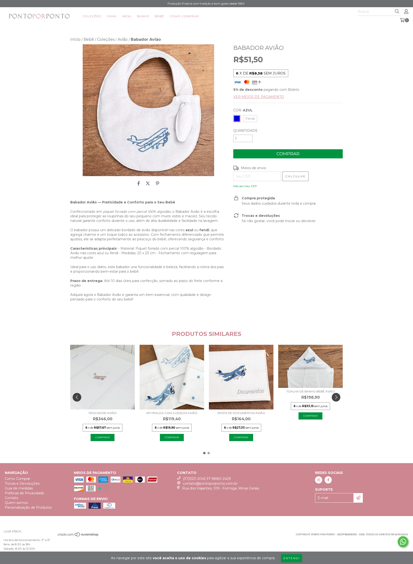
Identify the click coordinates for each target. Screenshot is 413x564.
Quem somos (16, 503)
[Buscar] (397, 11)
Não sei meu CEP (245, 186)
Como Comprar (184, 16)
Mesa (126, 16)
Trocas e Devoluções (22, 483)
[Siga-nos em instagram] (318, 479)
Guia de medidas (19, 488)
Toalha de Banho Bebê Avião (310, 391)
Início (75, 39)
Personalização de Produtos (28, 507)
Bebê (159, 16)
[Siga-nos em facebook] (328, 479)
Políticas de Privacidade (24, 493)
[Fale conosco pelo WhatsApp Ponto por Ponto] (403, 541)
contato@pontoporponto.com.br (210, 483)
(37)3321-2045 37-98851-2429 (207, 479)
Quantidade (245, 130)
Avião (123, 39)
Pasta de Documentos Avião (241, 413)
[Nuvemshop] (78, 535)
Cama (112, 16)
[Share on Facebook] (138, 183)
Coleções (91, 16)
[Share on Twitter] (148, 183)
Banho (143, 16)
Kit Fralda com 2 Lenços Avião (172, 413)
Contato (11, 498)
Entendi (291, 558)
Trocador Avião (102, 413)
